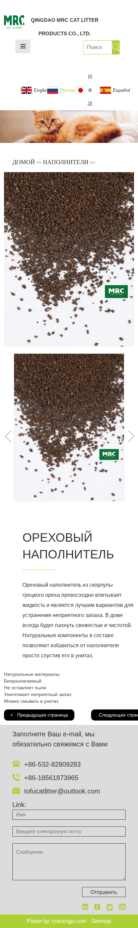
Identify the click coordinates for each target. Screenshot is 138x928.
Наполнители (65, 162)
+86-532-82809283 (52, 764)
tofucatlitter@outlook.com (62, 791)
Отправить (103, 892)
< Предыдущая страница (39, 715)
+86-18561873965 (51, 777)
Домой (23, 162)
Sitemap (101, 921)
